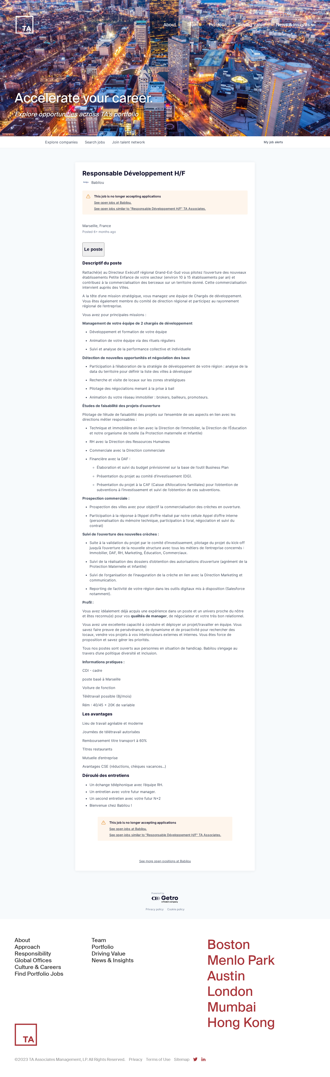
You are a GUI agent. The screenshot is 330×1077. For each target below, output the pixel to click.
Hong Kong (241, 1023)
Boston (228, 945)
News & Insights (113, 960)
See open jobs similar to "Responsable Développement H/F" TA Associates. (150, 208)
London (230, 991)
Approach (27, 947)
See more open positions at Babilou (165, 861)
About (22, 940)
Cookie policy (176, 909)
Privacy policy (155, 909)
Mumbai (231, 1007)
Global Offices (33, 960)
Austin (226, 976)
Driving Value (108, 953)
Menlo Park (241, 960)
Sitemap (181, 1059)
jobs (95, 142)
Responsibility (33, 953)
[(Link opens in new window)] (195, 1060)
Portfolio (103, 947)
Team (99, 940)
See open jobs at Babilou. (113, 202)
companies (61, 142)
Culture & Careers (38, 967)
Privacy (135, 1059)
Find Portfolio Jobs (39, 974)
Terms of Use (158, 1059)
